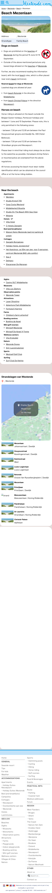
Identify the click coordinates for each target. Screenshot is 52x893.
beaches (31, 51)
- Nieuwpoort (7, 803)
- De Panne (32, 861)
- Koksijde (31, 858)
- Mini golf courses (9, 853)
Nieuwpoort (9, 104)
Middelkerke (9, 97)
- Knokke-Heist (33, 828)
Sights (4, 825)
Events (30, 782)
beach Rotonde (14, 93)
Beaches (5, 822)
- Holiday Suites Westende (13, 790)
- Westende (6, 809)
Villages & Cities (8, 859)
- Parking (31, 793)
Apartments (6, 782)
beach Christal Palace (17, 100)
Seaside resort (7, 765)
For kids (4, 771)
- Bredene (31, 843)
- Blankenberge (34, 834)
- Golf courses (33, 773)
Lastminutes (6, 815)
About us (31, 872)
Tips (3, 768)
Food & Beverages (35, 779)
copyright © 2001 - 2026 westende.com (33, 890)
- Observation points (10, 835)
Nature (4, 862)
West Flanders (33, 809)
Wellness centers (8, 856)
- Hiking (30, 767)
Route (29, 790)
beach (22, 75)
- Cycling (31, 764)
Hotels (4, 812)
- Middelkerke (33, 849)
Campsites (6, 797)
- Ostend (31, 846)
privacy (18, 890)
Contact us (32, 879)
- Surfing (31, 776)
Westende (8, 55)
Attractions (6, 838)
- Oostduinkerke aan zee (12, 806)
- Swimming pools (35, 761)
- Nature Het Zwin (35, 825)
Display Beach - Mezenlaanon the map (27, 409)
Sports (30, 758)
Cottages (5, 800)
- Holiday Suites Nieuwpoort (8, 786)
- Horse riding (33, 770)
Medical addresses (35, 799)
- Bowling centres (9, 850)
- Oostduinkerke (34, 855)
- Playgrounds (7, 844)
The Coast (31, 822)
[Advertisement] (26, 182)
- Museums (6, 828)
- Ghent (30, 816)
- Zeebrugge (32, 831)
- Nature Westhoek (35, 864)
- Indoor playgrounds (10, 847)
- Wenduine (32, 837)
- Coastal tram (33, 796)
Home (4, 758)
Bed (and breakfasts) (10, 793)
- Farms (4, 841)
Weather (5, 774)
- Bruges (31, 813)
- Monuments (7, 832)
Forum (30, 802)
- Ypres (30, 819)
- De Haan (31, 840)
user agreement (10, 890)
